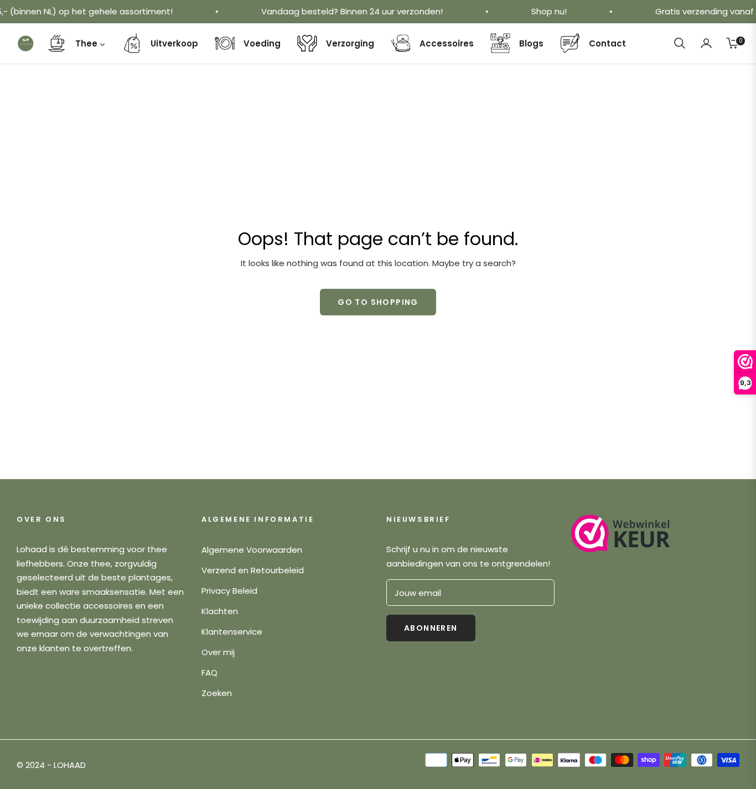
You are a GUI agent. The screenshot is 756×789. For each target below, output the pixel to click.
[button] (679, 43)
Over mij (218, 652)
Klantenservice (231, 631)
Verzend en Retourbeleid (252, 570)
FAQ (209, 672)
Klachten (219, 611)
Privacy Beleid (229, 590)
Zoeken (216, 693)
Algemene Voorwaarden (251, 550)
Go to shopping (378, 302)
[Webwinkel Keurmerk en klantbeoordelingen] (620, 533)
